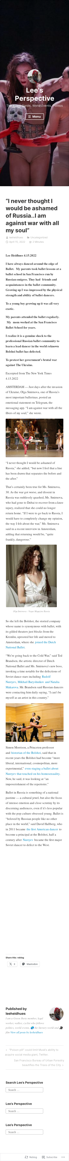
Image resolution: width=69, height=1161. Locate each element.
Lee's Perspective (34, 94)
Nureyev (28, 840)
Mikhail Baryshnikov (31, 682)
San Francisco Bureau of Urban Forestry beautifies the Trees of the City (35, 1063)
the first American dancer (42, 829)
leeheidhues (16, 237)
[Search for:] (24, 1089)
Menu (36, 116)
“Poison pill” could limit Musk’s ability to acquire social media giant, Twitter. (31, 1052)
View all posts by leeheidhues (26, 1032)
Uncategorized (39, 237)
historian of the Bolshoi (26, 753)
